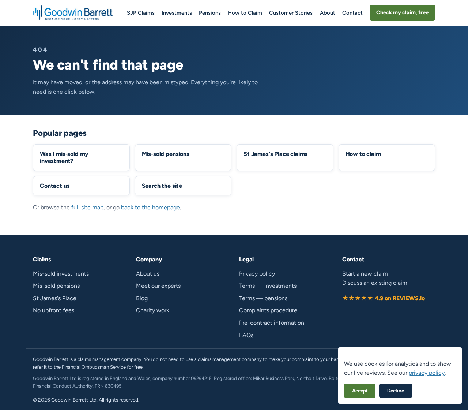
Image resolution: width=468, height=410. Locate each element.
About (327, 13)
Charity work (152, 310)
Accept (359, 391)
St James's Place (54, 298)
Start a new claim (365, 273)
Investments (177, 13)
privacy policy (427, 372)
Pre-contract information (271, 322)
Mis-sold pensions (56, 285)
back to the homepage (150, 207)
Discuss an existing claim (374, 282)
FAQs (246, 335)
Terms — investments (268, 285)
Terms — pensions (263, 298)
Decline (395, 391)
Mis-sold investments (61, 273)
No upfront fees (53, 310)
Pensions (210, 13)
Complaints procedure (268, 310)
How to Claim (245, 13)
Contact (352, 13)
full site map (87, 207)
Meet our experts (158, 285)
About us (147, 273)
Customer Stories (291, 13)
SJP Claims (141, 13)
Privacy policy (257, 273)
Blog (142, 298)
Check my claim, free (402, 12)
